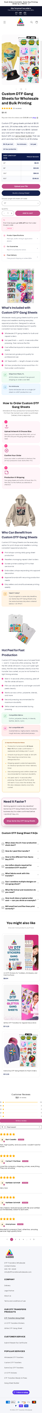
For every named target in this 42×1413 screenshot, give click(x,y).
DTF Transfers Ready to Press (15, 1378)
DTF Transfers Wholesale (24, 1410)
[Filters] (2, 1127)
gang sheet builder (23, 136)
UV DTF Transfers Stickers (14, 1323)
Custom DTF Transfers (12, 1362)
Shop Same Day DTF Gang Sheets (21, 821)
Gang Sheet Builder (11, 1383)
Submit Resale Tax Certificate (15, 1343)
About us (7, 1296)
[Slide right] (25, 89)
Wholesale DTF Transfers (13, 1357)
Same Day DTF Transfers (13, 1368)
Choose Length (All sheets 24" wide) (14, 198)
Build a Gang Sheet (21, 193)
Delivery (7, 1285)
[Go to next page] (34, 1239)
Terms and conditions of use (15, 1301)
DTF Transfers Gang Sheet (14, 1318)
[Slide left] (16, 89)
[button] (4, 22)
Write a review (21, 1121)
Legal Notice (9, 1291)
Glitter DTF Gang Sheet (13, 1328)
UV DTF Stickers (10, 1373)
